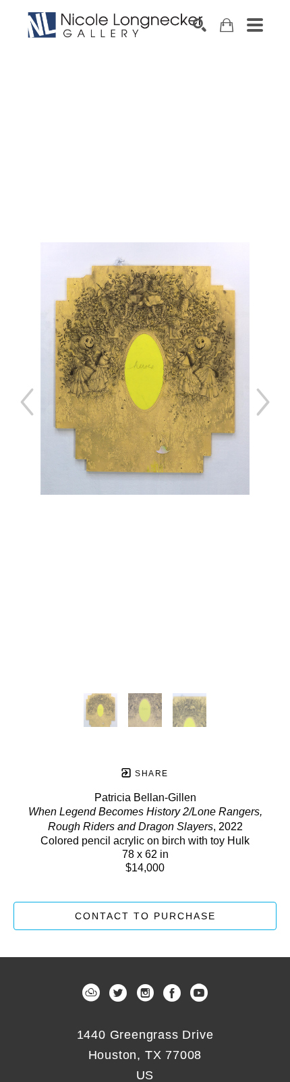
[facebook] (172, 993)
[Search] (199, 25)
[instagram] (145, 993)
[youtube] (199, 993)
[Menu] (255, 25)
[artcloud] (91, 993)
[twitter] (118, 993)
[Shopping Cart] (226, 25)
